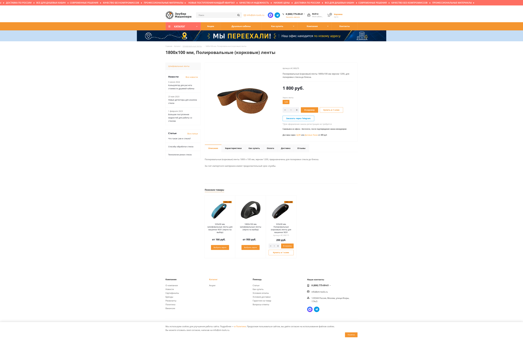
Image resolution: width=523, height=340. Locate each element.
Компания (171, 279)
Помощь (257, 279)
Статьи (256, 285)
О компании (171, 285)
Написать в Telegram (277, 15)
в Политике (240, 326)
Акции (212, 285)
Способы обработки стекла (180, 146)
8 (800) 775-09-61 (294, 14)
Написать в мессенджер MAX (270, 15)
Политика (170, 304)
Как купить (258, 289)
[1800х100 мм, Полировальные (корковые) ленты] (243, 100)
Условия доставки (262, 296)
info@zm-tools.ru (255, 15)
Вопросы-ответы (261, 304)
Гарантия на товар (262, 300)
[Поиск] (238, 15)
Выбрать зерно (220, 247)
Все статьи (192, 133)
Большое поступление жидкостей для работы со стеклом (180, 117)
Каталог (213, 279)
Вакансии (170, 308)
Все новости (192, 77)
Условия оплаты (261, 293)
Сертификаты (172, 293)
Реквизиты (170, 300)
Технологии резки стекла (180, 154)
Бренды (169, 296)
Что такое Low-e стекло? (179, 138)
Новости (169, 289)
